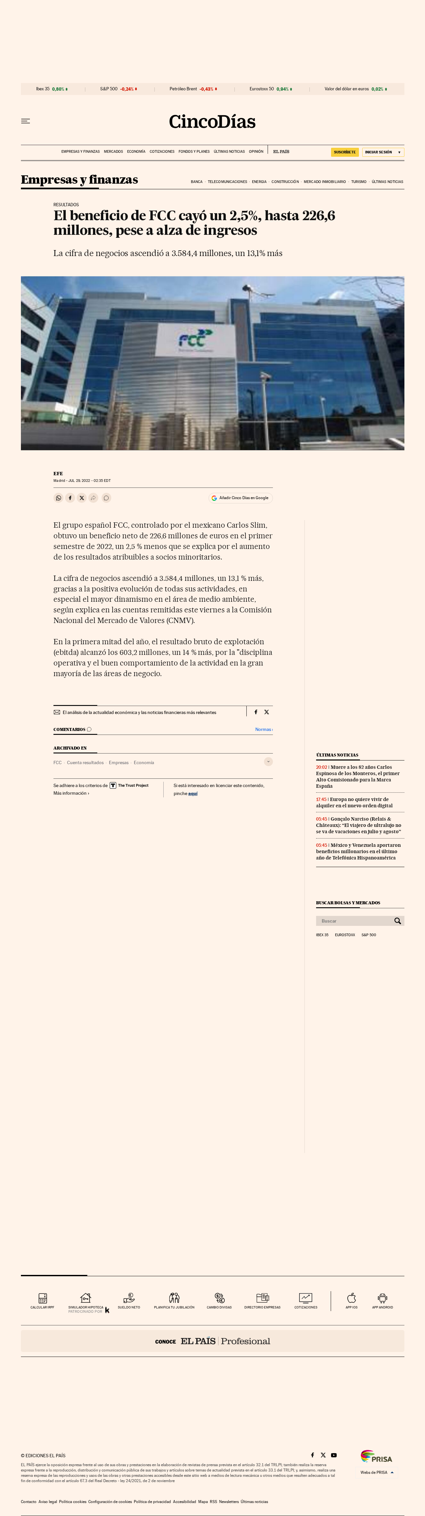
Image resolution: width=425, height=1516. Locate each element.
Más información (70, 793)
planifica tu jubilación (174, 1307)
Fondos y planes (194, 151)
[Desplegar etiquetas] (268, 761)
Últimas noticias (229, 151)
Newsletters (229, 1502)
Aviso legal (48, 1502)
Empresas (118, 762)
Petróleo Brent (183, 89)
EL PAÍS (278, 149)
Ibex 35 (42, 89)
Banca (197, 182)
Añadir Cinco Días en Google (243, 497)
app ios (352, 1307)
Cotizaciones (162, 151)
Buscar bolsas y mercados (348, 902)
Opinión (256, 151)
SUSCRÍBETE (345, 152)
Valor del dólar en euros (347, 89)
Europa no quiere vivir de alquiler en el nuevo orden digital (354, 802)
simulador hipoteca (85, 1307)
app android (382, 1307)
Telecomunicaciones (227, 182)
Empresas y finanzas (80, 151)
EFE (58, 474)
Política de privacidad (152, 1502)
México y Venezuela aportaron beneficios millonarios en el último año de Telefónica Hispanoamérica (358, 851)
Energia (259, 182)
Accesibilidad (184, 1502)
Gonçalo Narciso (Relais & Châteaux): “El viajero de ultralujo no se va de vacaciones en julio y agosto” (358, 825)
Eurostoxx (345, 935)
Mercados (113, 151)
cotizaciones (306, 1307)
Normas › (264, 729)
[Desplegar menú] (25, 121)
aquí (193, 793)
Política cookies (72, 1502)
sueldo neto (129, 1307)
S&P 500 (109, 89)
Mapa (203, 1502)
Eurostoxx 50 (262, 89)
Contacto (29, 1502)
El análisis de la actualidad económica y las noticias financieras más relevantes (139, 712)
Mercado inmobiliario (325, 182)
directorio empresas (262, 1307)
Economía (136, 151)
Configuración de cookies (110, 1502)
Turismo (359, 182)
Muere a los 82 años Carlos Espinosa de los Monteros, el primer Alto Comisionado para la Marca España (358, 776)
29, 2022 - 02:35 (89, 481)
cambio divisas (219, 1307)
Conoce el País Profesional (212, 1341)
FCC (57, 762)
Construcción (285, 182)
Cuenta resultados (85, 762)
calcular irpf (42, 1307)
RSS (213, 1502)
